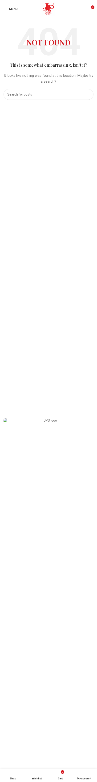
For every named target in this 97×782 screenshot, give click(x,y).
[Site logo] (48, 8)
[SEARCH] (88, 94)
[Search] (82, 9)
